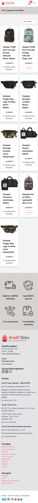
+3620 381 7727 (10, 400)
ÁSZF (4, 478)
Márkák (4, 466)
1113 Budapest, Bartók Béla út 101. (16, 386)
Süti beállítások (7, 364)
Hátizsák (5, 452)
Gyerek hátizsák (7, 456)
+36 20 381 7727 (11, 349)
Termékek (5, 476)
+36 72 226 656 (9, 422)
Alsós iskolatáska (8, 447)
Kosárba (29, 68)
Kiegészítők (6, 459)
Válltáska (5, 464)
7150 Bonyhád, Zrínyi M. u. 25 (14, 430)
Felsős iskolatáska (8, 449)
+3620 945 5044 (10, 436)
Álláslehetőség (7, 483)
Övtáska (4, 461)
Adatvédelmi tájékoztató (10, 481)
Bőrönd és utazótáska (9, 454)
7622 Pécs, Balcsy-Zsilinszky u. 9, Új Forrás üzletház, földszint (18, 409)
